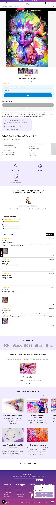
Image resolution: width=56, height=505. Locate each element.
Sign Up (40, 480)
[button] (52, 501)
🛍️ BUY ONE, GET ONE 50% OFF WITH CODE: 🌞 (28, 10)
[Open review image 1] (5, 251)
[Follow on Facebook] (39, 502)
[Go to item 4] (35, 71)
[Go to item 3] (30, 71)
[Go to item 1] (20, 71)
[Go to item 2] (25, 71)
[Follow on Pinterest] (50, 502)
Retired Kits (33, 502)
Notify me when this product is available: (15, 87)
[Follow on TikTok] (46, 502)
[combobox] (28, 6)
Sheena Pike (28, 81)
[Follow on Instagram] (43, 502)
